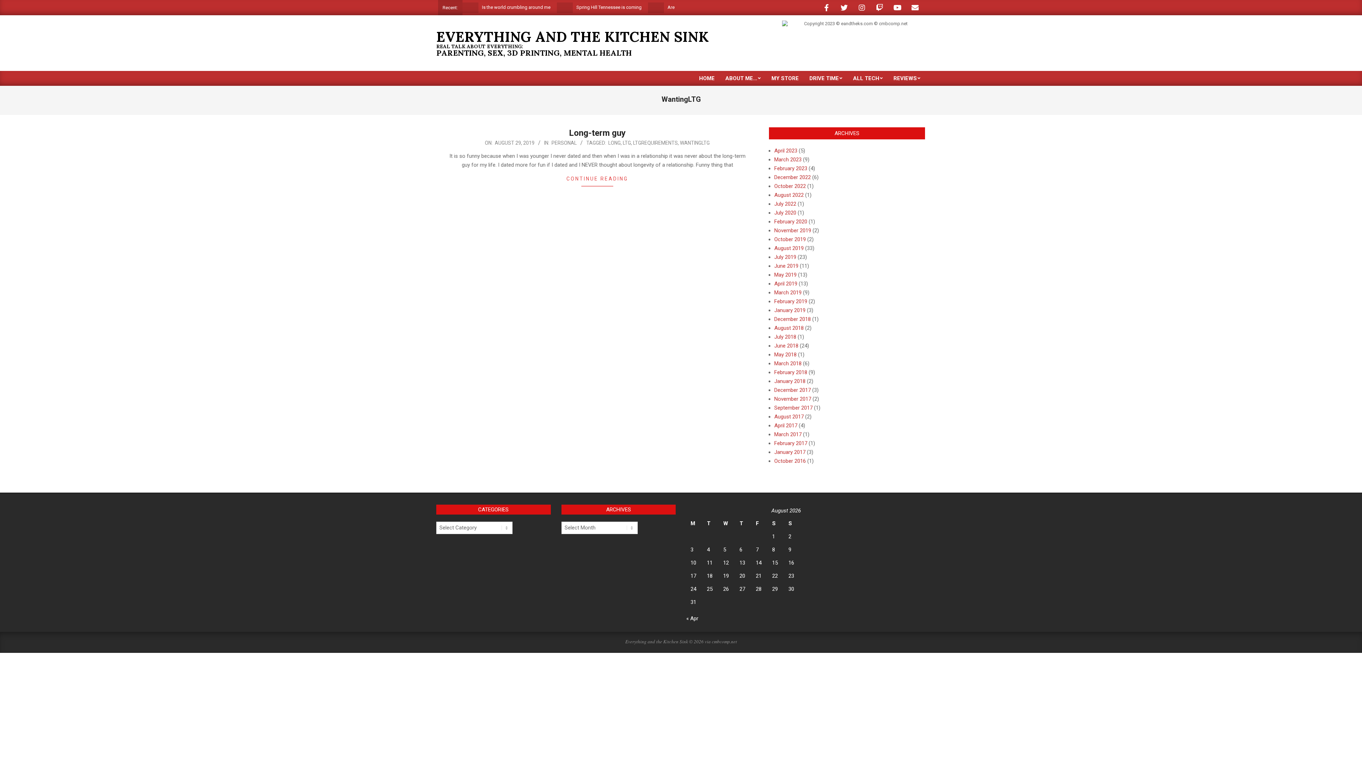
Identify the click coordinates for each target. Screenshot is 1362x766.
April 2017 (785, 425)
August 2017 (789, 416)
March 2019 (788, 292)
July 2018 (785, 337)
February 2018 (790, 372)
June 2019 (786, 266)
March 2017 (788, 434)
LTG (627, 143)
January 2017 (789, 452)
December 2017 (792, 390)
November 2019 (792, 230)
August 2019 (789, 248)
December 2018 (792, 319)
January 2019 (789, 310)
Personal (564, 143)
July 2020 (785, 213)
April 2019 (785, 284)
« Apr (692, 618)
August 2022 (789, 195)
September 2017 (793, 408)
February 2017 (790, 443)
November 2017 (792, 399)
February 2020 (790, 221)
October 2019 (790, 239)
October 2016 (790, 461)
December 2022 (792, 177)
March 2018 (788, 363)
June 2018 (786, 346)
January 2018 (789, 381)
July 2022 (785, 204)
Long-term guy (597, 133)
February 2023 (790, 168)
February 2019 (790, 301)
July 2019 (785, 257)
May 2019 (785, 275)
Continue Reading (597, 179)
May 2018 (785, 354)
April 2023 (785, 151)
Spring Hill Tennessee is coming (584, 7)
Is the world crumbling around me (491, 7)
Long (614, 143)
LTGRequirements (655, 143)
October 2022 (790, 186)
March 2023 (788, 159)
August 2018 (789, 328)
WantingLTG (695, 143)
